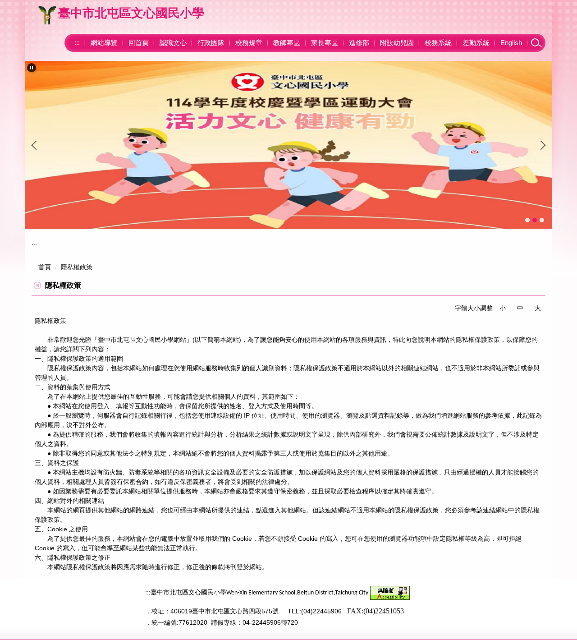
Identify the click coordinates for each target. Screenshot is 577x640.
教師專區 (286, 42)
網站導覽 (104, 42)
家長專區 (324, 42)
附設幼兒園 (397, 42)
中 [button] (520, 308)
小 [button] (502, 308)
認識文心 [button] (173, 42)
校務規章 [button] (248, 42)
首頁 (44, 267)
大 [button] (538, 308)
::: (77, 42)
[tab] (527, 220)
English (511, 42)
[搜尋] (536, 43)
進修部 (359, 42)
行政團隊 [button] (210, 42)
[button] (31, 67)
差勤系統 (476, 42)
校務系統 (438, 42)
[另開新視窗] (288, 145)
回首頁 (138, 42)
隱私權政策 (76, 267)
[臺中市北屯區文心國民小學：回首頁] (47, 15)
